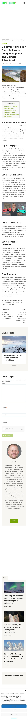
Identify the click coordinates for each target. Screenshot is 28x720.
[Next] (24, 350)
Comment (5, 383)
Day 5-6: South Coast (9, 112)
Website (4, 422)
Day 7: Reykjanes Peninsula (11, 114)
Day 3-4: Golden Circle (9, 110)
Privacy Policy (14, 717)
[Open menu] (24, 3)
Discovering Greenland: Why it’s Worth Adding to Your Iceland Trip (7, 314)
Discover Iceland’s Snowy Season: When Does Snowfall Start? (13, 358)
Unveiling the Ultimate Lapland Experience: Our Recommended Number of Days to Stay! (21, 316)
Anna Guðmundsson (8, 63)
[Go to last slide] (4, 350)
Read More (8, 606)
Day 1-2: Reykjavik (8, 108)
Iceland (4, 43)
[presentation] (14, 344)
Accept (14, 706)
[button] (26, 691)
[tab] (12, 365)
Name (4, 407)
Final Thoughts (7, 116)
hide (13, 103)
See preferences (14, 714)
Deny (14, 710)
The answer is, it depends (10, 106)
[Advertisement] (14, 21)
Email (4, 415)
